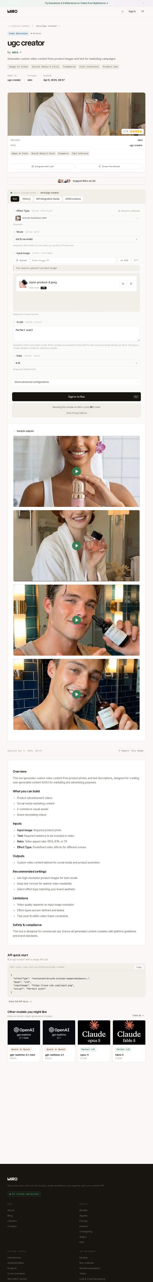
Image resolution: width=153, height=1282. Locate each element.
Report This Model (133, 750)
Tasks (82, 1273)
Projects (12, 1268)
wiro (15, 52)
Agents (83, 1215)
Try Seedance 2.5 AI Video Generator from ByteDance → (76, 3)
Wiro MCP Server (17, 1278)
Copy (139, 967)
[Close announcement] (143, 3)
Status (83, 1236)
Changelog (85, 1231)
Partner (83, 1226)
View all (136, 1015)
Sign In (132, 11)
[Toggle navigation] (143, 11)
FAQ (81, 1242)
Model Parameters (89, 1268)
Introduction (14, 1257)
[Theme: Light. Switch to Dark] (122, 11)
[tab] (15, 199)
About (10, 1210)
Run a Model (86, 1262)
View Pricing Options (76, 413)
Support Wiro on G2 (84, 181)
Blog (9, 1215)
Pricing (83, 1220)
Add (126, 260)
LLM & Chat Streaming (92, 1278)
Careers (12, 1220)
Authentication (15, 1262)
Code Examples (16, 1273)
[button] (76, 292)
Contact (12, 1226)
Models (83, 1210)
